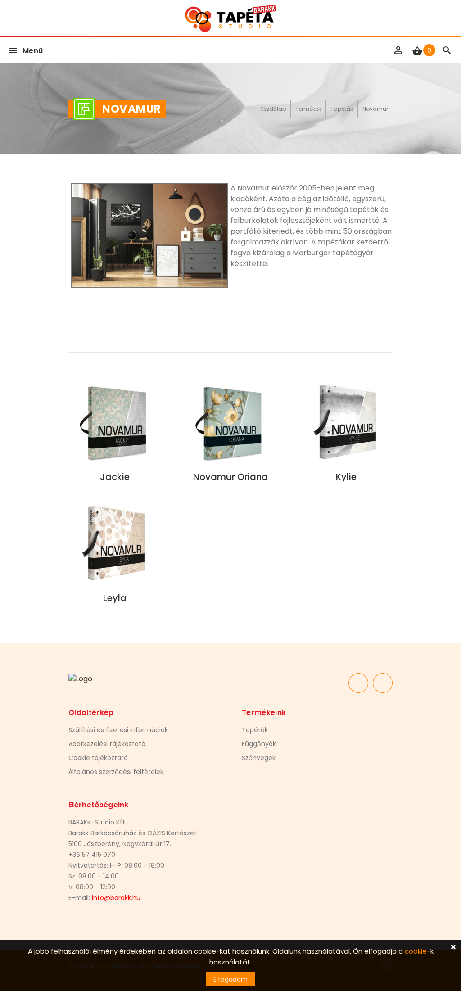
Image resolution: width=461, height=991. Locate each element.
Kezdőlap (273, 109)
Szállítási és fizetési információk (118, 729)
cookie (416, 951)
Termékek (308, 109)
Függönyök (259, 743)
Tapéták (341, 109)
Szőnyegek (259, 757)
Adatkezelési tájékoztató (106, 743)
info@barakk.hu (116, 897)
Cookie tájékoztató (98, 757)
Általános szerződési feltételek (115, 771)
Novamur (375, 109)
